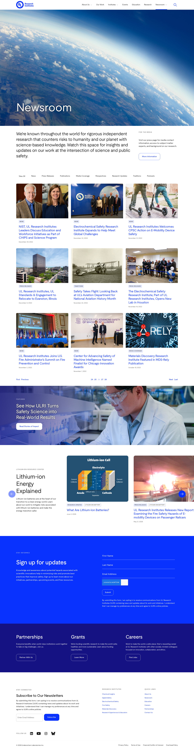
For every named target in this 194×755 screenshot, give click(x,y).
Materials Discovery (109, 709)
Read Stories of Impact (29, 426)
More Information (149, 157)
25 (95, 379)
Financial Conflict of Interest (153, 745)
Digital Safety (106, 698)
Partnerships (149, 709)
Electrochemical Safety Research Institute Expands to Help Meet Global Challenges (96, 230)
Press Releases (26, 286)
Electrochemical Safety (110, 701)
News (22, 221)
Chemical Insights (108, 694)
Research (148, 5)
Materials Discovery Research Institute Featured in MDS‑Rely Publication (148, 360)
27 (102, 379)
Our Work (100, 5)
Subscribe (51, 717)
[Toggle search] (175, 5)
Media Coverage (135, 351)
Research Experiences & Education (114, 713)
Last (176, 379)
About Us (148, 694)
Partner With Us (26, 657)
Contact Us (149, 713)
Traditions (78, 286)
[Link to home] (25, 5)
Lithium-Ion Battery (92, 505)
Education (136, 5)
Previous (25, 379)
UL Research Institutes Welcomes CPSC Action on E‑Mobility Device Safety (151, 230)
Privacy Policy (123, 745)
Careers (147, 705)
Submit (108, 592)
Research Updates (75, 505)
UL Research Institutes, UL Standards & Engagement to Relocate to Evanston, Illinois (38, 295)
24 (92, 379)
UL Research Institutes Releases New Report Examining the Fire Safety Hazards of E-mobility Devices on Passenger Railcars (163, 514)
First (18, 379)
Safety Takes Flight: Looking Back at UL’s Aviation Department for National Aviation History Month (96, 295)
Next (171, 379)
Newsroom (148, 698)
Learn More (79, 657)
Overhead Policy (172, 745)
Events (125, 5)
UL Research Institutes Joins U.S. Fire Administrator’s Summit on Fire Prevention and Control (42, 360)
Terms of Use (135, 745)
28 (106, 379)
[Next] (182, 494)
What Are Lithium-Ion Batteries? (88, 510)
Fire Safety (106, 705)
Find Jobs (133, 657)
